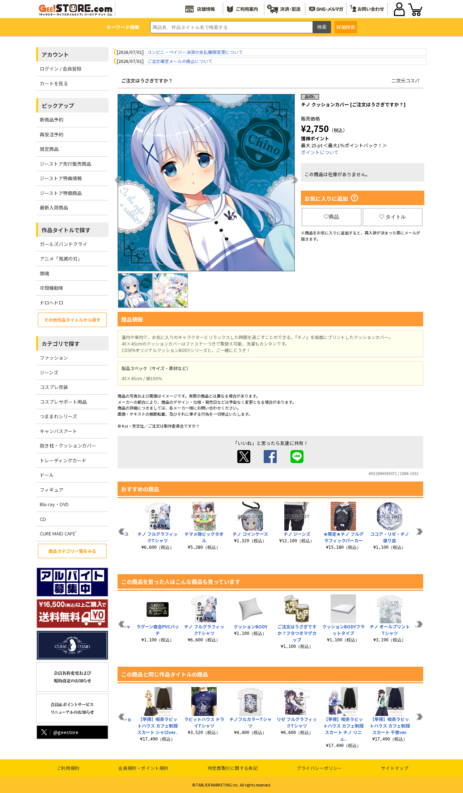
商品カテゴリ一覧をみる (72, 551)
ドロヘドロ (51, 302)
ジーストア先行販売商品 (65, 163)
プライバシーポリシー (319, 768)
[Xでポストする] (243, 461)
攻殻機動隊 (51, 287)
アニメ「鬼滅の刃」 (61, 258)
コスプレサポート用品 (63, 401)
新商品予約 (51, 119)
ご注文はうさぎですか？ (147, 80)
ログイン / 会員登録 (60, 68)
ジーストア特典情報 (61, 178)
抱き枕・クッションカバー (68, 445)
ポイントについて (320, 152)
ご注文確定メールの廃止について (179, 61)
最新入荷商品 (54, 207)
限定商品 (49, 148)
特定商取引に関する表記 (233, 768)
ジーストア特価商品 (61, 193)
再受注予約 (51, 134)
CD (43, 519)
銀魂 (44, 273)
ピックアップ (58, 105)
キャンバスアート (58, 431)
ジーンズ (49, 372)
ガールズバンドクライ (63, 244)
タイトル (396, 217)
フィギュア (51, 489)
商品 (334, 217)
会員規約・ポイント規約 (143, 768)
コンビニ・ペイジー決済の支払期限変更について (195, 52)
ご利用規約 (68, 768)
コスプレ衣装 (54, 386)
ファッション (54, 357)
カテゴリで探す (61, 343)
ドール (47, 474)
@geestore (65, 732)
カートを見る (54, 83)
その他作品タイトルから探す (72, 320)
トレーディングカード (63, 460)
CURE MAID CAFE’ (58, 533)
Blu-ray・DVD (54, 504)
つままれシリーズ (58, 416)
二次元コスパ (405, 80)
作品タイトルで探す (66, 230)
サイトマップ (395, 768)
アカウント (55, 54)
